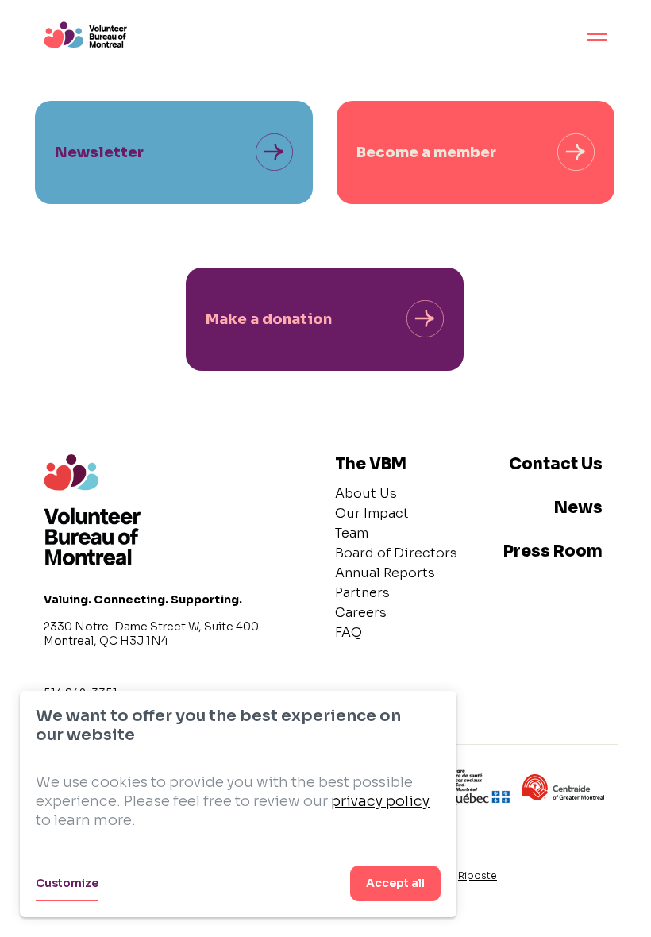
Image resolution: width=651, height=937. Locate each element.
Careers (361, 612)
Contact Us (556, 464)
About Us (366, 493)
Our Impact (372, 513)
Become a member (426, 152)
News (578, 508)
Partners (362, 592)
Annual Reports (385, 573)
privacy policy (380, 801)
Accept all (395, 883)
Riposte (477, 875)
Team (351, 533)
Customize (67, 883)
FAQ (348, 632)
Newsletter (99, 152)
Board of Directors (396, 553)
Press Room (553, 551)
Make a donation (269, 319)
